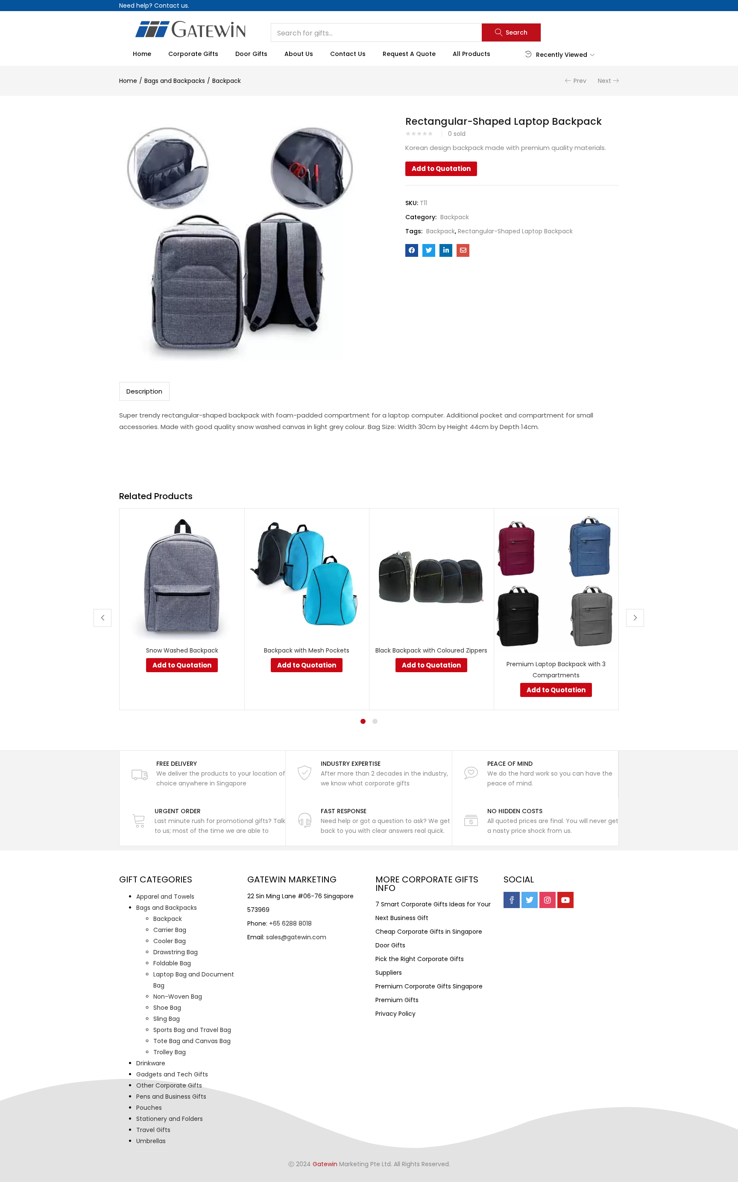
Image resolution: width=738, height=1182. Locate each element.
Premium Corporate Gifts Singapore (429, 986)
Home (142, 54)
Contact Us (348, 54)
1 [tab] (363, 721)
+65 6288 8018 (290, 923)
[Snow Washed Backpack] (182, 576)
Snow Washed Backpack (182, 650)
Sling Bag (166, 1018)
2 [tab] (375, 721)
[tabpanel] (182, 609)
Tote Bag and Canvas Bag (192, 1041)
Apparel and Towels (165, 896)
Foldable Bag (172, 963)
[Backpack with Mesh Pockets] (306, 576)
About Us (298, 54)
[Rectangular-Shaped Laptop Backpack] (411, 250)
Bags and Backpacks (174, 80)
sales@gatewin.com (296, 937)
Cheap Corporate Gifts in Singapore (428, 931)
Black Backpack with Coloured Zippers (431, 650)
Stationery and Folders (169, 1118)
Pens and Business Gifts (171, 1096)
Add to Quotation (441, 168)
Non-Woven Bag (177, 996)
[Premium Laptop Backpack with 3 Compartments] (556, 583)
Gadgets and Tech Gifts (172, 1074)
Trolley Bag (169, 1052)
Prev (580, 80)
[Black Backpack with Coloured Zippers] (431, 576)
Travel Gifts (153, 1130)
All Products (471, 54)
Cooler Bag (169, 941)
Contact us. (171, 5)
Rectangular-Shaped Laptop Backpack (515, 231)
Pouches (149, 1107)
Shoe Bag (167, 1007)
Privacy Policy (395, 1013)
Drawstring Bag (175, 952)
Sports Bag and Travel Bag (192, 1030)
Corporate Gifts (193, 54)
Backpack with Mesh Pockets (306, 650)
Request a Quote (409, 54)
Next (604, 80)
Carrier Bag (169, 930)
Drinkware (150, 1063)
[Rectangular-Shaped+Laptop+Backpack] (428, 250)
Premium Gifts (397, 1000)
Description (144, 391)
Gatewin (325, 1164)
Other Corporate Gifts (169, 1085)
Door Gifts (251, 54)
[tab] (144, 391)
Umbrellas (151, 1141)
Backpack (226, 80)
